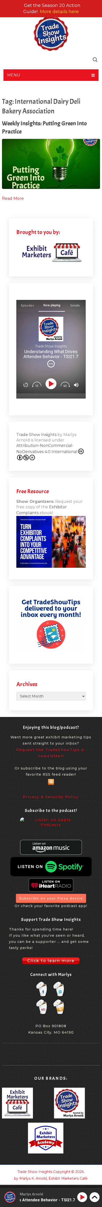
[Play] (52, 383)
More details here (59, 11)
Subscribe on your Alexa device (51, 898)
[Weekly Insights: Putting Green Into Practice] (51, 164)
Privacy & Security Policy (51, 797)
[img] (51, 363)
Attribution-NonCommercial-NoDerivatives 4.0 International (46, 448)
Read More (13, 198)
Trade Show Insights (36, 434)
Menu (13, 75)
